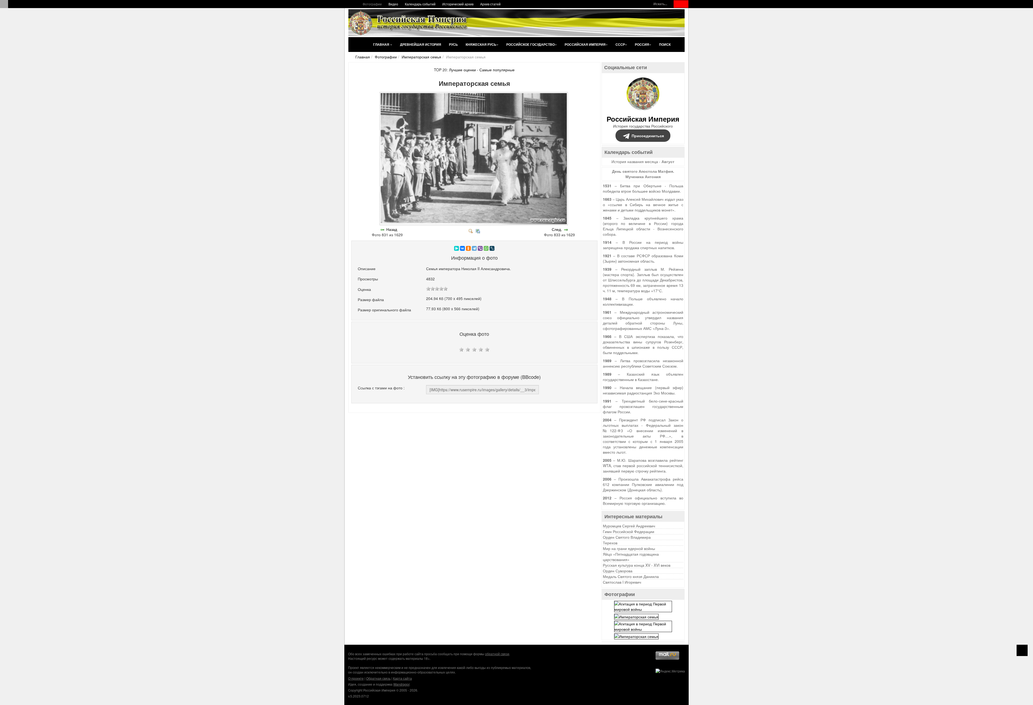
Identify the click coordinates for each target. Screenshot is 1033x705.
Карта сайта (402, 678)
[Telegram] (474, 248)
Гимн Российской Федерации (628, 531)
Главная (381, 44)
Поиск (665, 44)
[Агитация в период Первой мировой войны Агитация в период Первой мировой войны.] (643, 606)
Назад (391, 229)
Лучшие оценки (462, 69)
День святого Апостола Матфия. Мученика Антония (643, 173)
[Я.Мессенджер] (456, 248)
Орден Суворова (617, 570)
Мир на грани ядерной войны (629, 548)
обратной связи (497, 653)
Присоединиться (648, 135)
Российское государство (530, 44)
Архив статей (490, 4)
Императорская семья (421, 56)
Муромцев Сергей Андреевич (629, 525)
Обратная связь (378, 678)
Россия (642, 44)
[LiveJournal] (492, 248)
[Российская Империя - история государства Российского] (408, 22)
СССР (620, 44)
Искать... (660, 4)
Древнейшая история (420, 44)
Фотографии (372, 4)
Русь (453, 44)
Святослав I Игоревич (622, 582)
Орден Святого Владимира (627, 537)
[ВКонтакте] (462, 248)
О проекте (356, 678)
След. (557, 229)
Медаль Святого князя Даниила (631, 576)
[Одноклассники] (468, 248)
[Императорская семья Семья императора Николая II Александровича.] (474, 224)
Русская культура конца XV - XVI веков (636, 565)
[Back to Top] (1022, 650)
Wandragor (401, 684)
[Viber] (480, 248)
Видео (393, 4)
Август (667, 161)
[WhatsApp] (486, 248)
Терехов (610, 542)
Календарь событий (420, 4)
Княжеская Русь (481, 44)
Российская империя (585, 44)
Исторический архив (457, 4)
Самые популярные (497, 69)
